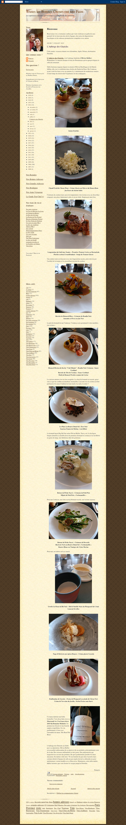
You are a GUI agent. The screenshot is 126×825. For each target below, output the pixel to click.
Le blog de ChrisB (31, 240)
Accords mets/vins (31, 291)
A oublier (29, 289)
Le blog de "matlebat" (32, 225)
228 (27, 288)
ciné (27, 299)
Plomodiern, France (61, 775)
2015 (30, 148)
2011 (30, 157)
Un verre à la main (31, 234)
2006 (30, 169)
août (31, 114)
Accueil (73, 788)
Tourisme (28, 337)
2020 (30, 136)
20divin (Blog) (30, 226)
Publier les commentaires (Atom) (67, 793)
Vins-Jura (29, 355)
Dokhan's (28, 301)
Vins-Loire (29, 359)
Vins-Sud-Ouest (30, 364)
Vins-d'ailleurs (30, 353)
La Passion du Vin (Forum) (34, 217)
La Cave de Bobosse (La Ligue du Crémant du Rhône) (35, 212)
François (31, 58)
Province (28, 328)
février (32, 129)
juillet (31, 117)
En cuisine (29, 305)
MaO (27, 316)
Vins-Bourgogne (31, 345)
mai (31, 124)
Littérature (29, 314)
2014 (30, 150)
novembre (33, 110)
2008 (30, 164)
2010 (30, 159)
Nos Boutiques (32, 187)
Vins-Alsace (29, 341)
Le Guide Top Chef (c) (35, 196)
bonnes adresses (30, 295)
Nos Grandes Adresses (35, 183)
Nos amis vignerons (31, 209)
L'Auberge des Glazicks (36, 119)
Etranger (28, 307)
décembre (33, 107)
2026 (30, 95)
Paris (27, 326)
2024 (30, 100)
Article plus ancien (93, 788)
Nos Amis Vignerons (34, 192)
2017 (30, 143)
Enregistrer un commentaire (56, 784)
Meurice (28, 318)
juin (31, 121)
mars (31, 126)
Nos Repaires (31, 174)
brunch (28, 297)
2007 (30, 167)
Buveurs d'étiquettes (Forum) (34, 219)
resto (27, 330)
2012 (30, 155)
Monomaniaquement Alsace (34, 230)
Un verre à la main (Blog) (33, 223)
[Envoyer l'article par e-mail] (48, 772)
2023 (30, 102)
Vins (27, 339)
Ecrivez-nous (30, 69)
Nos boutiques (30, 322)
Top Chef (28, 336)
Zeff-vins (28, 236)
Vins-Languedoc (31, 357)
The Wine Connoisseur (32, 238)
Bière (27, 293)
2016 (30, 145)
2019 (30, 138)
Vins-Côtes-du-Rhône (32, 351)
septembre (33, 112)
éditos (27, 303)
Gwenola (31, 61)
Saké (27, 332)
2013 (30, 152)
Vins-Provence (30, 361)
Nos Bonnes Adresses (34, 179)
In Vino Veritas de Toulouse (34, 221)
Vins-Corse (29, 349)
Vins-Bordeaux (30, 343)
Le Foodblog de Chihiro (33, 244)
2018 (30, 140)
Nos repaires (29, 324)
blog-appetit (29, 228)
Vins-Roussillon (30, 362)
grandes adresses (30, 311)
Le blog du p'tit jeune (32, 215)
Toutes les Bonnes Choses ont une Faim (54, 11)
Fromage (28, 309)
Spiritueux (29, 334)
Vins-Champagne (31, 347)
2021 (30, 133)
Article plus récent (53, 788)
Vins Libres (29, 246)
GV (27, 313)
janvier (32, 131)
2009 (30, 162)
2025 (30, 98)
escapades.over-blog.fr (32, 242)
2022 (30, 105)
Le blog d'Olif (30, 232)
